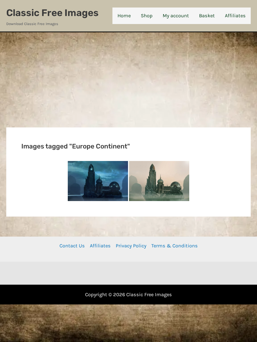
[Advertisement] (128, 70)
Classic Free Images (52, 13)
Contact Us (72, 246)
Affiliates (100, 246)
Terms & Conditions (174, 246)
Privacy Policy (131, 246)
